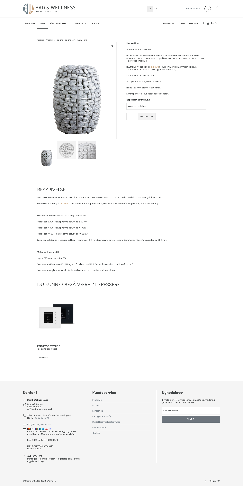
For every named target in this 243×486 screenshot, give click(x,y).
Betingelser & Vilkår (101, 416)
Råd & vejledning (58, 23)
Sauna (42, 23)
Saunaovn (70, 40)
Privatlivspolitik (99, 427)
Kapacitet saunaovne (138, 99)
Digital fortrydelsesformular (106, 422)
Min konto (97, 400)
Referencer (168, 23)
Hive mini (154, 66)
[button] (112, 46)
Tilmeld (190, 419)
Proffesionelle (78, 23)
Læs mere (43, 357)
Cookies (96, 433)
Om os (181, 23)
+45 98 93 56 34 (193, 8)
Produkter (50, 40)
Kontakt (193, 23)
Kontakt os (97, 410)
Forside (40, 40)
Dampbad (30, 23)
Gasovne (95, 23)
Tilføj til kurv (146, 116)
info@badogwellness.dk (39, 424)
